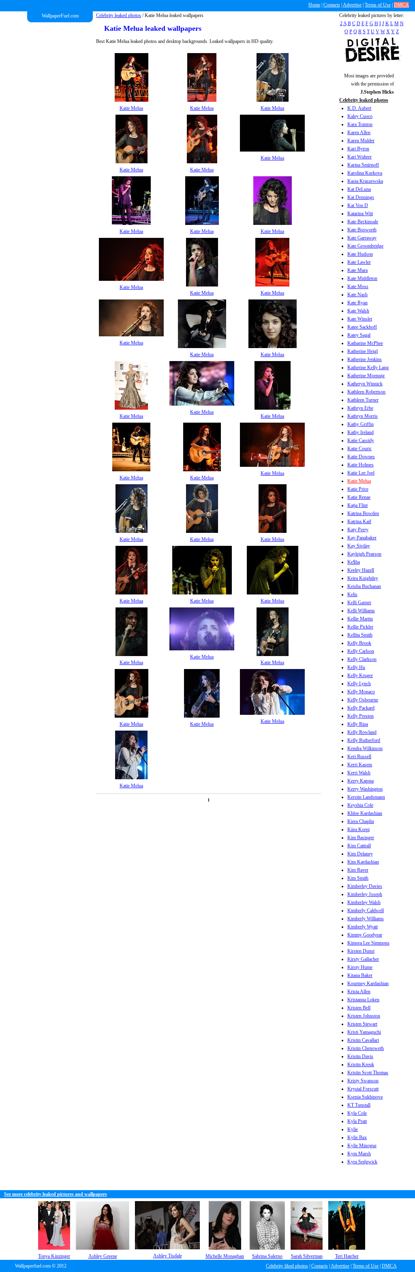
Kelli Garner (359, 602)
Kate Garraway (361, 238)
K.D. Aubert (359, 108)
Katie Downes (361, 457)
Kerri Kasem (359, 764)
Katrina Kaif (359, 521)
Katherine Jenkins (364, 359)
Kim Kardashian (363, 862)
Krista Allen (358, 991)
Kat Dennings (360, 197)
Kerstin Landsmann (366, 797)
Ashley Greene (102, 1256)
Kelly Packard (360, 708)
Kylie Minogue (361, 1145)
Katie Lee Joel (360, 473)
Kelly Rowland (361, 732)
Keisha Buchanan (364, 586)
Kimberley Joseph (364, 894)
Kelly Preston (360, 716)
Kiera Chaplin (360, 821)
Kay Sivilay (358, 546)
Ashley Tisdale (167, 1256)
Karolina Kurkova (364, 173)
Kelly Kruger (360, 675)
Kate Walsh (358, 311)
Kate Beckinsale (362, 221)
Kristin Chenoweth (365, 1048)
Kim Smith (357, 878)
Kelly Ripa (357, 724)
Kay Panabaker (361, 538)
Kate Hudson (360, 254)
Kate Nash (357, 294)
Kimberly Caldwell (365, 910)
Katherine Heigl (362, 351)
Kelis (352, 594)
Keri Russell (359, 756)
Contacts (331, 5)
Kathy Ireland (360, 432)
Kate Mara (357, 270)
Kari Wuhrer (359, 157)
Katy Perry (357, 529)
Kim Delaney (360, 854)
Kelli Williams (361, 611)
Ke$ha (353, 562)
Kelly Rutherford (363, 740)
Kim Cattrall (359, 846)
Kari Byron (358, 149)
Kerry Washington (365, 789)
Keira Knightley (362, 578)
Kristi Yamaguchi (364, 1032)
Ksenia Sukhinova (365, 1097)
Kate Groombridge (365, 246)
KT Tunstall (358, 1105)
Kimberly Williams (365, 918)
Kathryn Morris (362, 416)
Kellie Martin (360, 619)
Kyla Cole (357, 1113)
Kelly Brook (359, 643)
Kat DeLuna (359, 189)
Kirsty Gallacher (363, 959)
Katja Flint (357, 505)
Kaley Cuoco (359, 116)
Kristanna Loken (363, 1000)
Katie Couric (359, 448)
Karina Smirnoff (363, 165)
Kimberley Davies (364, 886)
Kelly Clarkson (361, 659)
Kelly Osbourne (362, 700)
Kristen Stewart (362, 1024)
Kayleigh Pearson (364, 554)
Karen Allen (358, 132)
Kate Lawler (359, 262)
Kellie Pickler (360, 627)
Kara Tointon (359, 124)
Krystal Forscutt (363, 1089)
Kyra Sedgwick (362, 1162)
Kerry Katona (360, 781)
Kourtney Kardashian (368, 983)
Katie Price (357, 489)
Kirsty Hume (359, 967)
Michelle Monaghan (224, 1256)
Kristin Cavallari (363, 1040)
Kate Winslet (359, 319)
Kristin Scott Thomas (367, 1072)
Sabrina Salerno (267, 1256)
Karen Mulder (360, 140)
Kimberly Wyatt (362, 927)
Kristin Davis (360, 1056)
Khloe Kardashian (364, 813)
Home (314, 5)
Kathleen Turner (363, 400)
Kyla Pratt (357, 1121)
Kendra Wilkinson (365, 748)
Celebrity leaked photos (118, 15)
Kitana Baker (359, 975)
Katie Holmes (360, 465)
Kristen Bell (358, 1008)
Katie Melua (359, 481)
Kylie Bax (357, 1137)
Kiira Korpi (358, 829)
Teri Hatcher (347, 1256)
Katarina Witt (360, 213)
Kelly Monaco (361, 692)
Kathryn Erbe (360, 408)
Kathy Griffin (360, 424)
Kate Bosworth (361, 230)
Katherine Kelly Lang (368, 367)
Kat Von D (357, 205)
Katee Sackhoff (362, 327)
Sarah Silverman (307, 1256)
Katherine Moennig (366, 375)
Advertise (352, 5)
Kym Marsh (359, 1154)
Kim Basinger (360, 837)
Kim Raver (357, 870)
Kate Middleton (362, 278)
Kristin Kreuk (360, 1064)
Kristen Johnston (363, 1016)
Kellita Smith (359, 635)
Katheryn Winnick (365, 384)
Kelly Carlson (360, 651)
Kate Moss (357, 286)
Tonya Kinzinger (54, 1256)
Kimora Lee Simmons (368, 943)
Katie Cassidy (360, 440)
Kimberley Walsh (364, 902)
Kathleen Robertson (366, 392)
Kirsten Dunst (360, 951)
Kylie (352, 1129)
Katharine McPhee (365, 343)
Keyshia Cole (360, 805)
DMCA (401, 5)
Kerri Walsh (358, 773)
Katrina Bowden (363, 513)
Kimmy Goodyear (364, 935)
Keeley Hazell (360, 570)
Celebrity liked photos (287, 1266)
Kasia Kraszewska (365, 181)
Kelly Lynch (359, 683)
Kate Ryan (357, 303)
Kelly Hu (356, 667)
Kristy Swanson (363, 1081)
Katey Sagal (358, 335)
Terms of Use (378, 5)
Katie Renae (358, 497)
